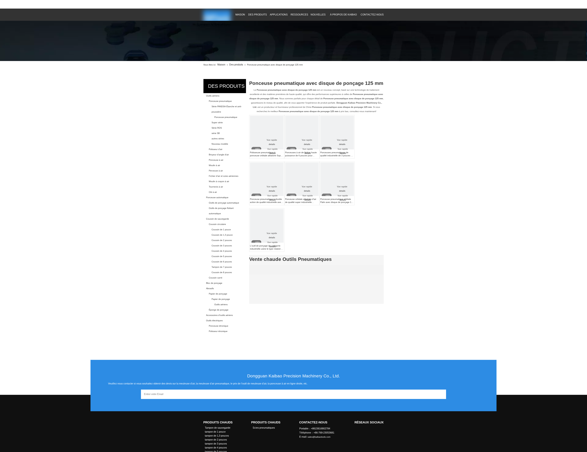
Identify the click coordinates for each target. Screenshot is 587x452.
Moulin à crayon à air (219, 181)
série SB (216, 133)
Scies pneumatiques (264, 427)
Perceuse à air (216, 170)
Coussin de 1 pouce (221, 229)
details (272, 144)
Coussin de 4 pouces (222, 251)
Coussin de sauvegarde (217, 219)
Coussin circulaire (217, 224)
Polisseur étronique (218, 331)
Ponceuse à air (216, 160)
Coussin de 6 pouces (222, 261)
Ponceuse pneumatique (220, 101)
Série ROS (217, 128)
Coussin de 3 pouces (222, 245)
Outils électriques (214, 320)
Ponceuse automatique (217, 197)
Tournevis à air (216, 186)
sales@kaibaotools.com (240, 3)
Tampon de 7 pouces (222, 267)
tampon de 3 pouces (216, 443)
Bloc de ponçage (214, 283)
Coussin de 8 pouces (222, 272)
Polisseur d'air (215, 149)
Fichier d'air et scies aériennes (223, 176)
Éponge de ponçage (218, 310)
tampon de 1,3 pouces (217, 435)
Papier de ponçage (218, 294)
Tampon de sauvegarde (217, 427)
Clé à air (213, 192)
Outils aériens (212, 95)
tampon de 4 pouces (216, 447)
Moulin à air (214, 165)
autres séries (218, 138)
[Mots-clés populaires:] (376, 4)
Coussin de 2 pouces (222, 240)
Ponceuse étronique (218, 326)
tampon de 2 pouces (216, 439)
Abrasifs (210, 288)
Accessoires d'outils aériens (219, 315)
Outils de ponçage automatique (224, 203)
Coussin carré (215, 277)
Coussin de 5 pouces (222, 256)
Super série (217, 122)
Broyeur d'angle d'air (219, 154)
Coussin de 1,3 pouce (222, 235)
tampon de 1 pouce (215, 431)
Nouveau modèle (220, 144)
